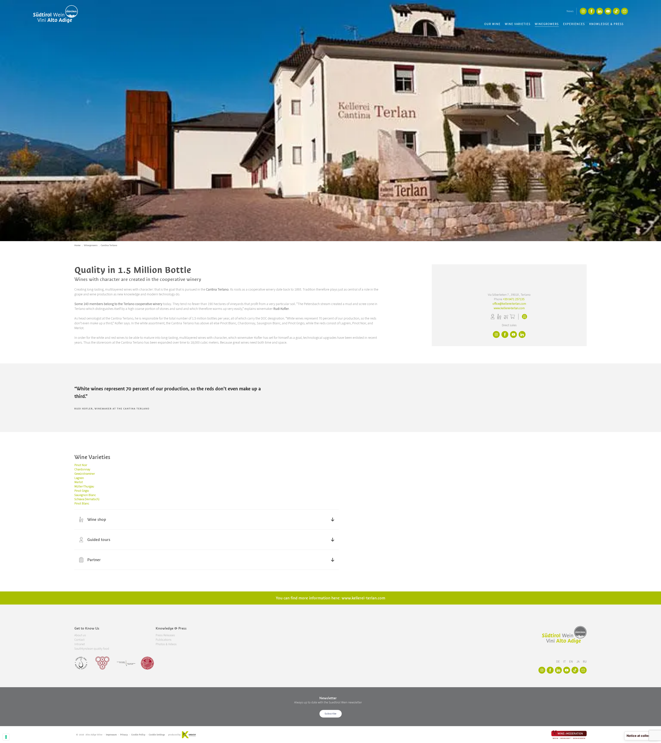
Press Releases (165, 635)
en (571, 661)
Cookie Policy (138, 734)
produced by (174, 734)
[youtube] (608, 11)
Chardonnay (82, 469)
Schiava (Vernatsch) (86, 499)
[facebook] (591, 11)
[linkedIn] (599, 11)
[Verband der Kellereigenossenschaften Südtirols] (102, 663)
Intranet (79, 644)
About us (80, 635)
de (558, 661)
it (564, 661)
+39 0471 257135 (513, 299)
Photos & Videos (166, 644)
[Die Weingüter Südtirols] (126, 663)
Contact (79, 640)
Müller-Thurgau (84, 486)
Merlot (78, 482)
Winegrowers (547, 24)
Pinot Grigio (81, 491)
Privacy (124, 734)
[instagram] (583, 11)
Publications (163, 640)
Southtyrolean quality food (91, 649)
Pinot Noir (80, 465)
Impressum (111, 734)
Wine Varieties (518, 24)
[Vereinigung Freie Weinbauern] (147, 663)
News (569, 11)
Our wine (492, 24)
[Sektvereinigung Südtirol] (81, 663)
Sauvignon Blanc (85, 495)
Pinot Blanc (81, 503)
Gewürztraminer (84, 474)
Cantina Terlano (109, 245)
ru (585, 661)
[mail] (624, 11)
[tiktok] (616, 11)
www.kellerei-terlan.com (509, 308)
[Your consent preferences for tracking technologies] (6, 737)
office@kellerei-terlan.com (509, 304)
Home (77, 245)
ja (578, 661)
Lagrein (79, 478)
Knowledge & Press (606, 24)
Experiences (574, 24)
